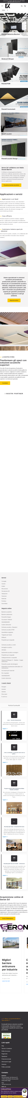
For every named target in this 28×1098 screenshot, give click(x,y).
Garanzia (4, 1064)
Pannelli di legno (6, 617)
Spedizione (4, 1056)
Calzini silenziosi (6, 624)
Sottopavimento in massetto (9, 657)
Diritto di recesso (6, 1051)
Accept (4, 1096)
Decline (10, 1096)
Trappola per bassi (7, 635)
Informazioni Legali (6, 1061)
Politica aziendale (6, 1067)
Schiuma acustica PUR (8, 629)
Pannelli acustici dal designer (10, 664)
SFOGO (4, 650)
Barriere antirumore (7, 614)
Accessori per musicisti (8, 670)
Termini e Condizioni (7, 1048)
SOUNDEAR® (6, 622)
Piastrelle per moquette (8, 640)
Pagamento (4, 1053)
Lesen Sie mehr (6, 981)
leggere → (5, 728)
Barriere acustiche (7, 612)
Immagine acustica (7, 647)
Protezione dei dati (6, 1059)
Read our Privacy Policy (20, 1096)
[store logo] (7, 6)
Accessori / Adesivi (7, 619)
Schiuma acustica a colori (9, 645)
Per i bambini (5, 673)
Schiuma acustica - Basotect (9, 627)
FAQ (3, 1046)
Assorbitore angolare (7, 632)
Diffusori (4, 637)
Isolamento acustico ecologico (10, 652)
